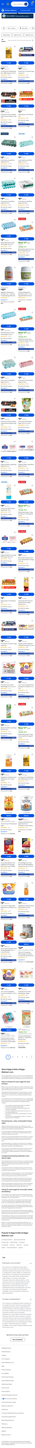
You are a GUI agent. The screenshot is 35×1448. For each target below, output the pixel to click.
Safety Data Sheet (7, 1384)
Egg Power (19, 1245)
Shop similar (21, 1047)
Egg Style (26, 1245)
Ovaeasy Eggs (5, 1242)
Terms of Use (5, 1388)
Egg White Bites (14, 1242)
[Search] (25, 4)
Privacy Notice (6, 1391)
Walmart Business (7, 1427)
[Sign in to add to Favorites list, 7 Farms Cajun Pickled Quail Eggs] (15, 797)
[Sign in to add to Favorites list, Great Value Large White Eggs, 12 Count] (32, 137)
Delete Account (6, 1435)
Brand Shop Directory (8, 1420)
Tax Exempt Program (8, 1377)
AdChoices (5, 1409)
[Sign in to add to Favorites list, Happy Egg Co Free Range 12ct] (32, 89)
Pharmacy (4, 1424)
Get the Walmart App (8, 1380)
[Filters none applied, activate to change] (4, 28)
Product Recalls (6, 1369)
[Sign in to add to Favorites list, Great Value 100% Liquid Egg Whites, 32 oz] (15, 485)
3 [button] (17, 1057)
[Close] (31, 16)
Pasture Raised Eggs (12, 1247)
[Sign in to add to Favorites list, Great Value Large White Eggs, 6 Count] (15, 357)
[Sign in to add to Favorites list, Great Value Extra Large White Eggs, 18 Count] (15, 220)
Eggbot (3, 1247)
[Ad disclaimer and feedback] (7, 66)
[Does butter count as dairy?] (31, 1262)
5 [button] (26, 1057)
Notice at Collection (7, 1406)
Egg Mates (22, 1242)
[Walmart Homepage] (7, 4)
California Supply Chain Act (10, 1395)
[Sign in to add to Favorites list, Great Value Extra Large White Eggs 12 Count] (15, 310)
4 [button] (22, 1057)
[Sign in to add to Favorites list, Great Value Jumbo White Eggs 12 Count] (32, 357)
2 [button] (12, 1057)
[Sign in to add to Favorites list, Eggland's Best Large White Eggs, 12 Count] (32, 441)
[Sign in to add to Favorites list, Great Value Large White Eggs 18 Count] (15, 137)
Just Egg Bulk (5, 1245)
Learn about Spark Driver (9, 1416)
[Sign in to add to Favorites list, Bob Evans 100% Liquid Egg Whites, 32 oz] (15, 705)
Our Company (6, 1359)
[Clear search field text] (23, 4)
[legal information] (32, 40)
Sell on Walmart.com (8, 1362)
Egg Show (12, 1245)
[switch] (12, 28)
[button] (31, 1057)
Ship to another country (22, 16)
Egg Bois (20, 1247)
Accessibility (5, 1373)
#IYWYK (4, 1431)
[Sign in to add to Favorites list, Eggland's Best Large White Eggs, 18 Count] (15, 441)
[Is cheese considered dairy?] (31, 1298)
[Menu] (3, 4)
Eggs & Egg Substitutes (19, 1239)
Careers (4, 1355)
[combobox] (19, 4)
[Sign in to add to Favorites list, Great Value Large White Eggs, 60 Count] (32, 178)
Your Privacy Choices (11, 1398)
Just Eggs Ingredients (7, 1239)
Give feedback (17, 1340)
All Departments (6, 1348)
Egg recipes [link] (6, 35)
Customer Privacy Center (9, 1402)
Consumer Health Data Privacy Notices (13, 1413)
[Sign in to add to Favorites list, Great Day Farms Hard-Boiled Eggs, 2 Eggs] (32, 968)
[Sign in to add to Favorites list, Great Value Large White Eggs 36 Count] (15, 178)
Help (3, 1366)
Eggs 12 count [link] (18, 35)
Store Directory (6, 1351)
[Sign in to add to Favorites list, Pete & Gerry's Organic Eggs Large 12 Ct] (32, 46)
